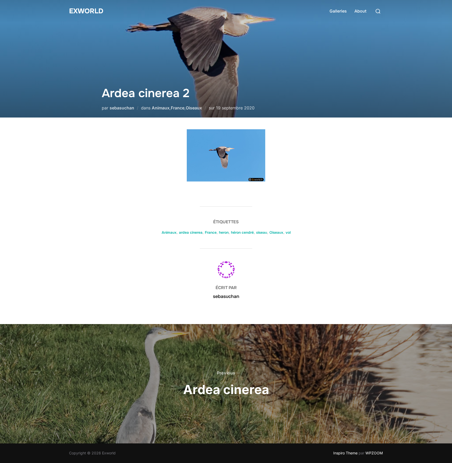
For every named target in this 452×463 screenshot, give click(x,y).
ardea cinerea (190, 232)
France (177, 107)
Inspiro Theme (345, 453)
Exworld (86, 11)
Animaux (161, 107)
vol (288, 232)
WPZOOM (374, 453)
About (360, 11)
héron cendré (242, 232)
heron (224, 232)
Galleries (338, 11)
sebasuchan (122, 107)
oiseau (261, 232)
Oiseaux (194, 107)
